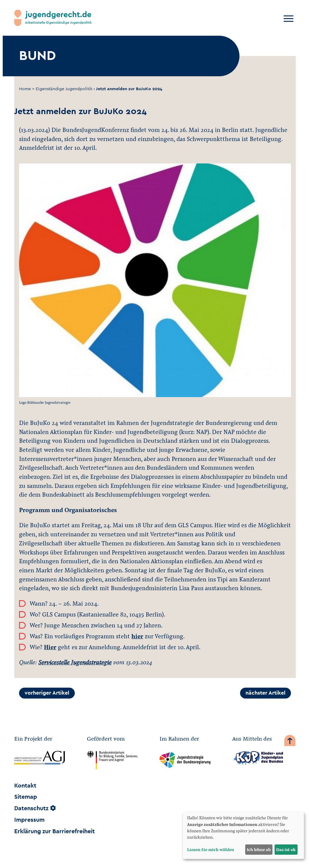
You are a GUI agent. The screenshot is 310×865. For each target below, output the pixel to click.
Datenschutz (31, 808)
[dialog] (243, 835)
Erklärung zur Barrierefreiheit (54, 831)
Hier (50, 647)
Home (25, 89)
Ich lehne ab (259, 849)
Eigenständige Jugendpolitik (64, 89)
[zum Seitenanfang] (289, 741)
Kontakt (25, 786)
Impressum (29, 820)
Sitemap (25, 797)
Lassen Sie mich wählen (210, 849)
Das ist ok (286, 849)
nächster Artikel (265, 693)
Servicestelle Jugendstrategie (75, 662)
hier (137, 636)
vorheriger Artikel (47, 693)
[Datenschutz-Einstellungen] (53, 808)
